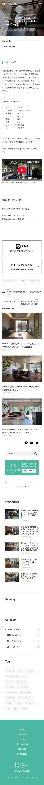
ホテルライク (26, 692)
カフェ (26, 676)
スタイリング (6, 14)
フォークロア (23, 687)
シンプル (10, 681)
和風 (16, 708)
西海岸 (25, 708)
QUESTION (22, 739)
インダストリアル (13, 676)
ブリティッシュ (12, 692)
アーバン (31, 671)
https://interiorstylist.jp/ (13, 219)
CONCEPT (22, 734)
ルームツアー (9, 46)
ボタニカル (10, 697)
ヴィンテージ (31, 29)
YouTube (20, 182)
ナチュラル (10, 687)
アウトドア (10, 671)
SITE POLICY (22, 754)
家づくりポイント (19, 14)
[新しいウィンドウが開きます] (26, 444)
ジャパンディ (22, 681)
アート (21, 671)
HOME (22, 729)
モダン (22, 29)
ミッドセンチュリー (10, 29)
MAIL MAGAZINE (22, 744)
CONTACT (22, 749)
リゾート (19, 703)
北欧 (8, 708)
